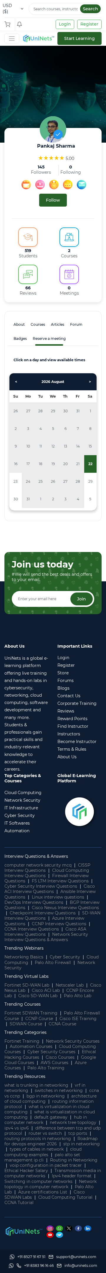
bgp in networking (45, 1096)
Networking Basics (23, 957)
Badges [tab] (20, 338)
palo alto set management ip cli (42, 1157)
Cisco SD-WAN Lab (37, 995)
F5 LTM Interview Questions (60, 881)
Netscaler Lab (70, 985)
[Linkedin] (88, 1228)
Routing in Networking (73, 1160)
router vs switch (45, 1133)
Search (90, 8)
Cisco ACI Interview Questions (49, 889)
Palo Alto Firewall (53, 962)
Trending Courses (22, 1004)
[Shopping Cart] (8, 24)
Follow (53, 200)
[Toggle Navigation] (11, 38)
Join (81, 599)
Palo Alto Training (45, 1068)
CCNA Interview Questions (31, 929)
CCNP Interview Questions (59, 923)
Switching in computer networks (38, 1181)
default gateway (50, 1117)
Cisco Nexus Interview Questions (65, 907)
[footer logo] (23, 1231)
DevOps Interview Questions (33, 902)
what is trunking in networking (36, 1085)
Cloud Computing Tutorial (65, 1197)
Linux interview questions (58, 897)
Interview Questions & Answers (36, 856)
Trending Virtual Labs (26, 976)
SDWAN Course (26, 1023)
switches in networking (59, 1090)
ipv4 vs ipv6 (16, 1128)
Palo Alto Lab (77, 995)
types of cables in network (37, 1149)
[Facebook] (79, 1228)
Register (89, 24)
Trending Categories (25, 1032)
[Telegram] (60, 1235)
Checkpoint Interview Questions (43, 913)
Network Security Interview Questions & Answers (46, 937)
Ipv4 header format (72, 1176)
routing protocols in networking (37, 1138)
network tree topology (73, 1122)
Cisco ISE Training (78, 1018)
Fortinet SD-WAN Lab (26, 985)
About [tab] (19, 324)
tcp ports (77, 1133)
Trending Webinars (24, 948)
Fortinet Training (21, 1041)
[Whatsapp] (60, 1228)
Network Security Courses (73, 1041)
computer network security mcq (38, 865)
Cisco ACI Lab (46, 990)
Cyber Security (65, 957)
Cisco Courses (60, 1057)
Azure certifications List (42, 1192)
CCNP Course (39, 1018)
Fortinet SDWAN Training (30, 1013)
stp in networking (81, 1144)
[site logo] (38, 38)
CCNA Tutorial (19, 1202)
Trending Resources (24, 1076)
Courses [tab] (38, 324)
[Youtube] (51, 1235)
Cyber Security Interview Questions (40, 886)
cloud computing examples (43, 1152)
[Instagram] (51, 1228)
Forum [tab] (76, 324)
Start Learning (79, 38)
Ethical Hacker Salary (26, 1170)
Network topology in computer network (50, 1184)
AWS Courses (54, 1062)
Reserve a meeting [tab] (49, 338)
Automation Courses (31, 1046)
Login (65, 24)
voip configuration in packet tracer (46, 1165)
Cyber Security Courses (51, 1051)
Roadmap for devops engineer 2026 (50, 1141)
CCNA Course (62, 1023)
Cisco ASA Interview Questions (45, 931)
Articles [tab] (57, 324)
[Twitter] (70, 1228)
